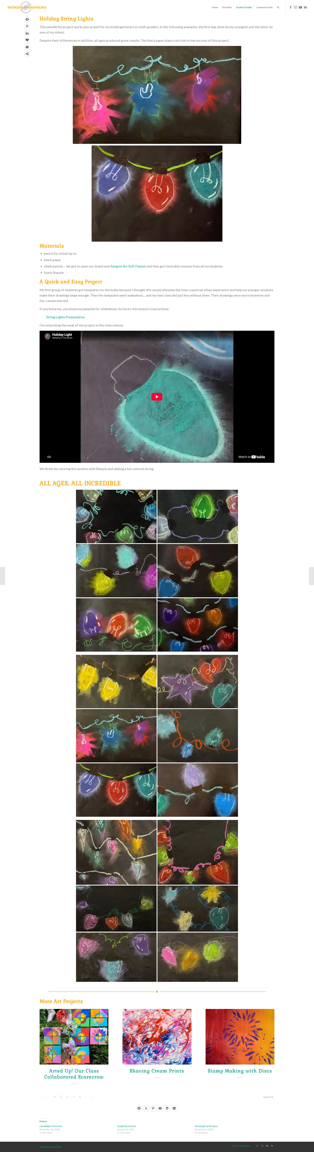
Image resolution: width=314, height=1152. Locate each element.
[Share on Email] (160, 1108)
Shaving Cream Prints (157, 1071)
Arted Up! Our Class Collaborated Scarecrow (74, 1074)
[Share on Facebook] (27, 19)
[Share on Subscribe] (27, 47)
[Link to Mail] (305, 7)
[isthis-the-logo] (27, 7)
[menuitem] (215, 7)
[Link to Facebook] (290, 7)
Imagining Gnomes (126, 1126)
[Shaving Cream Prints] (156, 1037)
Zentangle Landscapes (206, 1126)
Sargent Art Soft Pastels (128, 266)
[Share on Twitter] (146, 1108)
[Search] (278, 7)
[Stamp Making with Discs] (240, 1037)
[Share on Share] (27, 54)
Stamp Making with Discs (240, 1071)
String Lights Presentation (65, 317)
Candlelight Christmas (51, 1126)
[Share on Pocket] (174, 1108)
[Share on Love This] (27, 40)
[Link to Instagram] (295, 7)
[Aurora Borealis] (2, 576)
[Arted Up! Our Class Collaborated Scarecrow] (74, 1037)
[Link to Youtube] (300, 7)
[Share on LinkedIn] (27, 33)
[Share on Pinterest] (27, 26)
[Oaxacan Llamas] (311, 576)
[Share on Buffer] (167, 1108)
